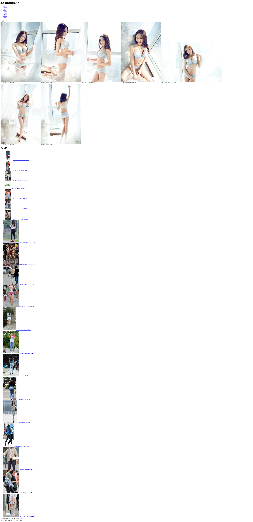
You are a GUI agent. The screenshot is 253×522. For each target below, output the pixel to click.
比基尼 (4, 9)
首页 (4, 6)
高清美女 (5, 10)
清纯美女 (5, 14)
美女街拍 (5, 13)
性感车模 (5, 11)
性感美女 (5, 7)
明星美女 (5, 16)
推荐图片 (5, 17)
